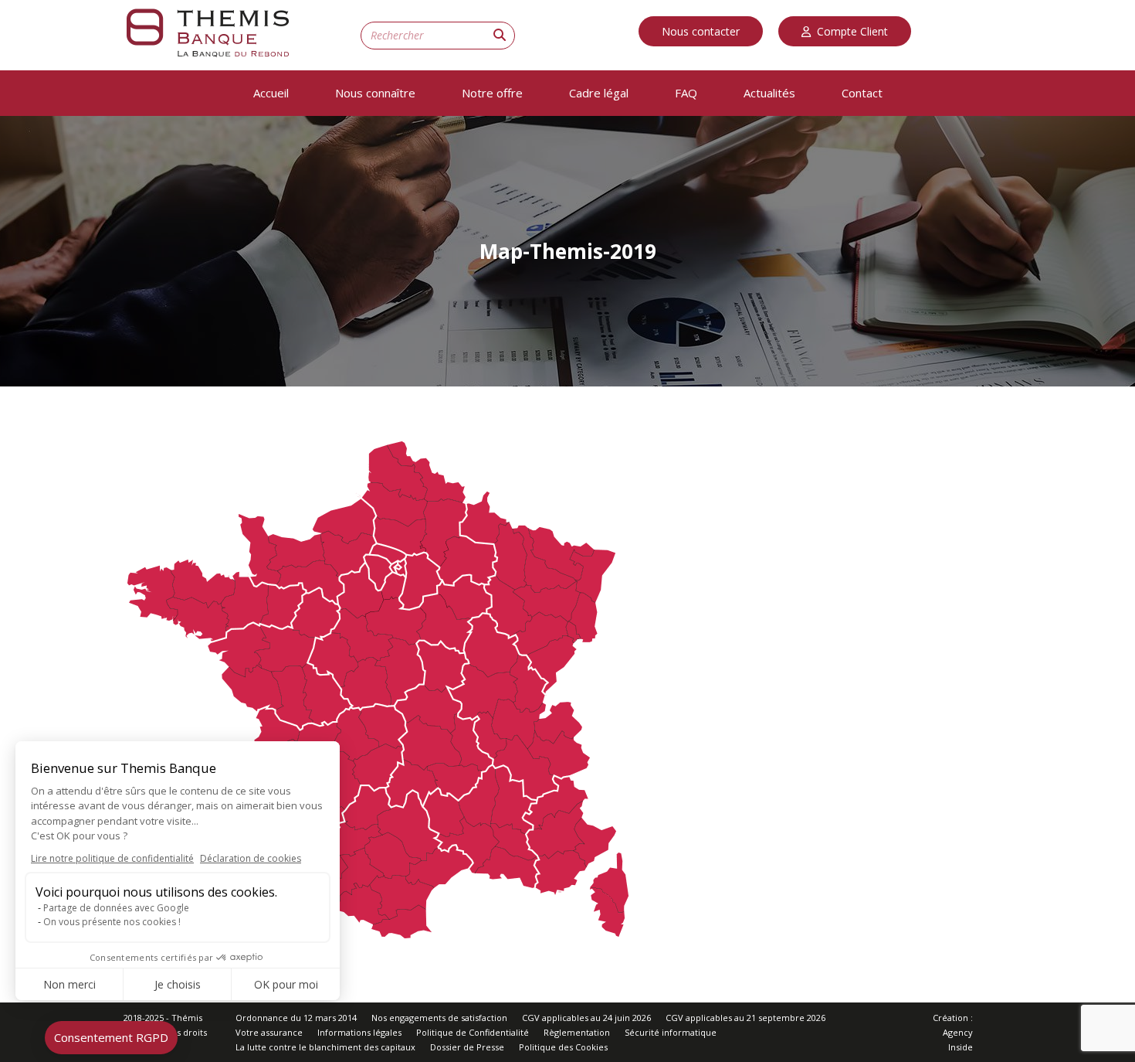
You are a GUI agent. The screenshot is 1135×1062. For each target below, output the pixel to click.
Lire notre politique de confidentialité (112, 858)
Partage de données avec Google (116, 907)
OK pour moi (286, 984)
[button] (111, 1037)
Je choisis (177, 984)
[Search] (499, 35)
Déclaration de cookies (250, 858)
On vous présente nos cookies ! (112, 921)
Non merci (69, 984)
